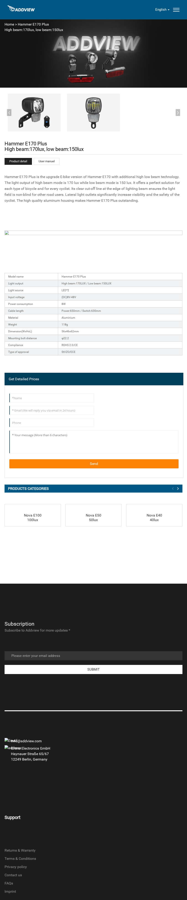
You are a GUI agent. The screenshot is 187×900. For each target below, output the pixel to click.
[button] (178, 112)
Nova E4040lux (154, 517)
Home (9, 24)
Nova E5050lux (93, 517)
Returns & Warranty (20, 850)
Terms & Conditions (20, 858)
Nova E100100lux (33, 517)
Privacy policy (16, 867)
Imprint (10, 891)
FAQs (9, 883)
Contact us (13, 875)
